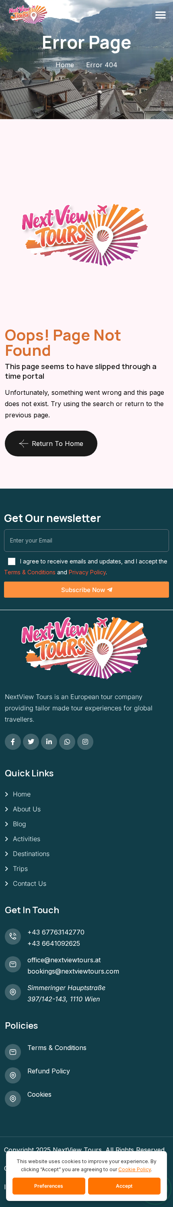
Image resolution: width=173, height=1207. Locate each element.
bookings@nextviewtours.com (73, 971)
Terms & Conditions (30, 572)
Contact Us (29, 883)
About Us (27, 809)
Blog (19, 824)
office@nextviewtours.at (64, 960)
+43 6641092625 (53, 943)
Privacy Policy (87, 572)
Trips (20, 869)
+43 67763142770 (55, 932)
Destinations (31, 854)
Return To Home (57, 443)
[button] (160, 14)
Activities (26, 839)
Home (65, 65)
